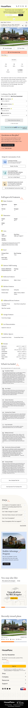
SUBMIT (20, 14)
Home (2, 22)
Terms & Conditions (13, 12)
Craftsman (9, 22)
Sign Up (14, 666)
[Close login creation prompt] (27, 10)
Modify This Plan (14, 166)
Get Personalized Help (8, 145)
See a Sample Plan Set (14, 480)
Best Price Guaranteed (16, 96)
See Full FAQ (23, 525)
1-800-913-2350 (14, 123)
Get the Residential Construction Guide (14, 188)
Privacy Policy (21, 12)
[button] (27, 10)
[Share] (22, 25)
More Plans (3, 55)
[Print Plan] (27, 22)
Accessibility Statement (14, 706)
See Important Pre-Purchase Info (14, 486)
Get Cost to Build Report (14, 177)
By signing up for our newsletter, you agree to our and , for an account (14, 670)
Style (5, 22)
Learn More (6, 563)
